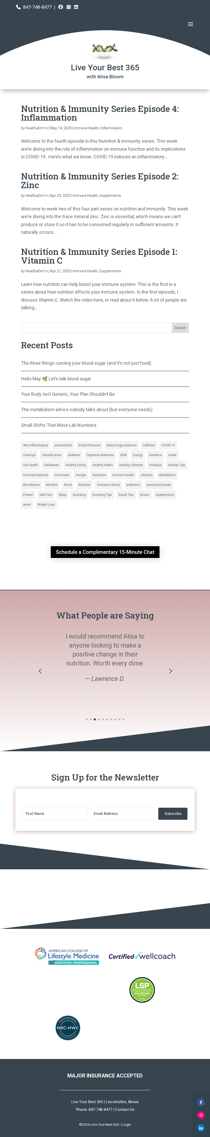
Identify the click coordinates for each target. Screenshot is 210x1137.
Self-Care (45, 495)
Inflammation (111, 128)
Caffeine (149, 445)
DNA (123, 455)
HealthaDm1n (37, 128)
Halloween (51, 465)
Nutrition (84, 485)
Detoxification (51, 455)
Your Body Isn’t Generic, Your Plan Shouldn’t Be (68, 394)
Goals (172, 455)
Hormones (62, 475)
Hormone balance (35, 475)
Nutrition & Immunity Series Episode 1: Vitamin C (99, 256)
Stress (144, 495)
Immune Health (86, 128)
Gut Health (30, 465)
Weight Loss (46, 504)
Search (180, 328)
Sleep (62, 495)
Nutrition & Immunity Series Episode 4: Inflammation (100, 113)
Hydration (99, 475)
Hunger (81, 475)
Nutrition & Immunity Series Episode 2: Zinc (99, 180)
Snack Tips (126, 495)
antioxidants (63, 445)
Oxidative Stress (108, 485)
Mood (68, 485)
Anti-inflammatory (35, 445)
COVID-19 (168, 445)
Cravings (29, 455)
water (27, 504)
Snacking (79, 495)
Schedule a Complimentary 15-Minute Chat (105, 552)
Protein (28, 495)
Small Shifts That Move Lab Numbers (59, 425)
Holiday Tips (176, 465)
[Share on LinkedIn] (201, 1128)
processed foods (159, 485)
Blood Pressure (89, 445)
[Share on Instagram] (201, 1115)
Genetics (155, 455)
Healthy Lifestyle (131, 465)
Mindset (52, 485)
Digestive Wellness (100, 455)
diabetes (74, 455)
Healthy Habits (102, 465)
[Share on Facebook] (201, 1102)
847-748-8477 (37, 7)
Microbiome (31, 485)
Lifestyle (147, 475)
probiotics (133, 485)
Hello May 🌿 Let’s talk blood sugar (56, 378)
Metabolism (167, 475)
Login (126, 1124)
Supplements (110, 196)
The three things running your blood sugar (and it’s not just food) (86, 363)
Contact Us (124, 1109)
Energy (138, 455)
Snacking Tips (102, 495)
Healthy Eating (76, 465)
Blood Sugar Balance (121, 445)
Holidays (155, 465)
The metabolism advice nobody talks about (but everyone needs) (87, 409)
